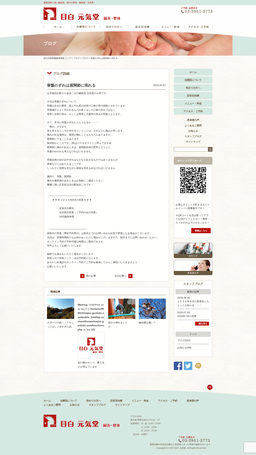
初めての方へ (193, 87)
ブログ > (77, 58)
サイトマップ (193, 141)
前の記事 (91, 275)
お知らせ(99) (184, 347)
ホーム (193, 72)
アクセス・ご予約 (193, 111)
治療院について (193, 80)
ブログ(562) (184, 340)
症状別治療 (193, 95)
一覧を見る (202, 323)
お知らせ (193, 130)
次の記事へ (120, 275)
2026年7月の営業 (186, 316)
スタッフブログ (193, 136)
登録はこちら (201, 230)
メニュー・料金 (193, 103)
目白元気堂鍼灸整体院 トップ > (58, 58)
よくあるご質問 (193, 125)
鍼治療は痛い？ (147, 322)
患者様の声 (193, 120)
